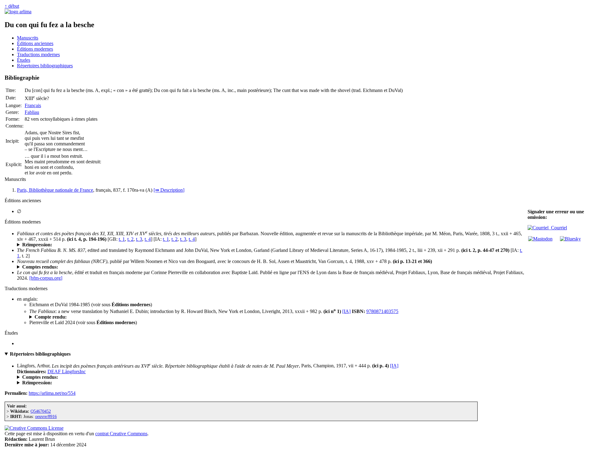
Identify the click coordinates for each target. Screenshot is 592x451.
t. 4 (148, 239)
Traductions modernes (38, 54)
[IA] (346, 311)
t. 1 (122, 239)
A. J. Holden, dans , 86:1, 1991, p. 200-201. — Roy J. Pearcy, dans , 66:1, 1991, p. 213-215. (194, 267)
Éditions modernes (35, 49)
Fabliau (32, 112)
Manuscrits (27, 37)
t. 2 (130, 239)
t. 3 (139, 239)
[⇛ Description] (169, 190)
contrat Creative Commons (121, 433)
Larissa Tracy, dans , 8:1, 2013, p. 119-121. (116, 317)
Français (33, 105)
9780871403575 (382, 311)
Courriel (558, 227)
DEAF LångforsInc (66, 371)
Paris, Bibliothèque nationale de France (55, 190)
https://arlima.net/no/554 (52, 393)
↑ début (12, 6)
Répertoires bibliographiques (45, 65)
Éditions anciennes (35, 43)
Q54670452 (41, 411)
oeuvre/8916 (46, 416)
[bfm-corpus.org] (45, 278)
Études (23, 60)
